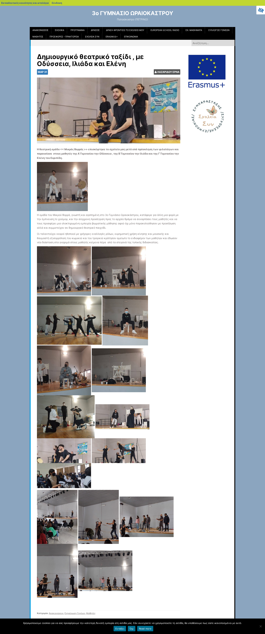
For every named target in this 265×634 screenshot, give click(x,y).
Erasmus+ (112, 36)
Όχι (132, 628)
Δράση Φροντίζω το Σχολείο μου (125, 30)
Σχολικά (59, 30)
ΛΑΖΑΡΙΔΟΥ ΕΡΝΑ (168, 71)
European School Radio (165, 30)
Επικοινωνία (131, 36)
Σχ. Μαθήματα (194, 30)
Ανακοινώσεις (40, 30)
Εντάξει (119, 628)
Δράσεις (95, 30)
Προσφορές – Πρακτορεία (64, 36)
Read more (145, 628)
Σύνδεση (57, 2)
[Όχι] (260, 626)
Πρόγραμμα (77, 30)
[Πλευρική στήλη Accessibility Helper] (260, 10)
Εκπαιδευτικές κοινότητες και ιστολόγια (25, 2)
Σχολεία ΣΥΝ (92, 36)
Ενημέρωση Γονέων (75, 613)
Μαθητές (37, 36)
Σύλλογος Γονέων (218, 30)
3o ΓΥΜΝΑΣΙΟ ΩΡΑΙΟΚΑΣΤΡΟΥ (132, 13)
